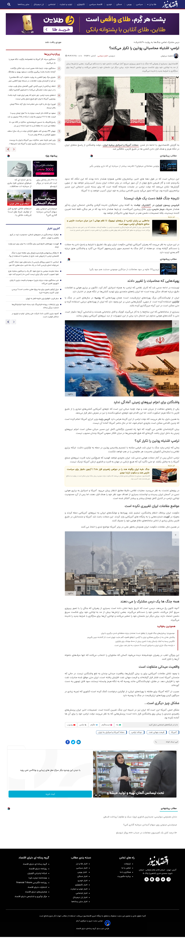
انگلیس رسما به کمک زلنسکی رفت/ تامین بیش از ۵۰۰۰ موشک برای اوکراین (145, 641)
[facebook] (168, 879)
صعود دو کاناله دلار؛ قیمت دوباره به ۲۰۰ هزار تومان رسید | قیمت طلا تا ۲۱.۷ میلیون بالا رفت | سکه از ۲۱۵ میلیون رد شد (32, 115)
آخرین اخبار (53, 228)
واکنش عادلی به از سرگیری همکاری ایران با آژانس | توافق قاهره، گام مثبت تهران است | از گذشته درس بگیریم (131, 637)
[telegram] (152, 879)
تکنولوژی (81, 4)
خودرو (109, 4)
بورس (129, 4)
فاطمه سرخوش (167, 56)
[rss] (146, 879)
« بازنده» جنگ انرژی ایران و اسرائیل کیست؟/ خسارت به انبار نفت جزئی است (144, 645)
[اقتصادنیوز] (157, 861)
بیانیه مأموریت (124, 876)
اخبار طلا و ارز (81, 863)
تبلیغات (127, 863)
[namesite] (170, 4)
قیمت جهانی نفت (156, 732)
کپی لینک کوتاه (172, 742)
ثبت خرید (50, 794)
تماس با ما (126, 868)
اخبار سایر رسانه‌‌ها (79, 901)
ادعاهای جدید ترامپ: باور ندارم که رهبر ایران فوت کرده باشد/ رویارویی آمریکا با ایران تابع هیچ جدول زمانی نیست (32, 97)
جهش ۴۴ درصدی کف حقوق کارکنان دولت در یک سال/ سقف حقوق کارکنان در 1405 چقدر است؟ (31, 133)
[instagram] (157, 879)
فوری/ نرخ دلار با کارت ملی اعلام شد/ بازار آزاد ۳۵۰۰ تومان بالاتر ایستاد (33, 106)
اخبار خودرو (82, 880)
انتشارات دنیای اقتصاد (37, 887)
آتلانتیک (146, 205)
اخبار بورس (82, 872)
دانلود (70, 394)
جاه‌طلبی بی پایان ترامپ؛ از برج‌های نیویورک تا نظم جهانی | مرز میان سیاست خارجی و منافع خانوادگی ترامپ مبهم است (108, 222)
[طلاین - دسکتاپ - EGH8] (92, 24)
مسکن (119, 4)
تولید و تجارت (66, 4)
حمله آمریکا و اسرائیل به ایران (111, 732)
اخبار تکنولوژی (81, 884)
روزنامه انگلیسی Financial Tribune (31, 882)
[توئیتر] (73, 742)
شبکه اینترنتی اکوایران (37, 873)
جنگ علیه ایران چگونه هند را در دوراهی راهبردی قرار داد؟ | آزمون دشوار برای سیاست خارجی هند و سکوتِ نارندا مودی (108, 471)
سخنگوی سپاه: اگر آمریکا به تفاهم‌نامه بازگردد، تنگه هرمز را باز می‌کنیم (32, 61)
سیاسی (139, 4)
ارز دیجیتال (39, 4)
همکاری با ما (125, 872)
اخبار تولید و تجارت (79, 889)
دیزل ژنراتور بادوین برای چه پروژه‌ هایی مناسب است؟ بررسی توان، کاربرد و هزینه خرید (35, 291)
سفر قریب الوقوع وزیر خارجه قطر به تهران (42, 298)
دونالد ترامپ (136, 732)
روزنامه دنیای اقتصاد (38, 868)
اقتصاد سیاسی (95, 4)
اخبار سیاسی (103, 56)
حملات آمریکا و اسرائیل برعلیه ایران (120, 145)
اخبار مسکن (82, 876)
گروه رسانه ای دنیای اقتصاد (35, 864)
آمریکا (174, 732)
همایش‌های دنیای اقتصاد (36, 892)
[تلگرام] (78, 742)
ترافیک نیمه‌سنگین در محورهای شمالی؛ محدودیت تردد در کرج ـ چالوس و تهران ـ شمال (34, 236)
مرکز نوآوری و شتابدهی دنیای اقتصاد (31, 896)
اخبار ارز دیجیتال (80, 897)
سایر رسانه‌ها (23, 4)
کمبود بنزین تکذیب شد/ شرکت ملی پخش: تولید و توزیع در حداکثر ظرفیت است (35, 315)
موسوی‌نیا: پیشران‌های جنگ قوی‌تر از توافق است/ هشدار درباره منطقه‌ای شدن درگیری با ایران (138, 633)
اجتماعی (51, 4)
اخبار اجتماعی (81, 893)
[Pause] (96, 795)
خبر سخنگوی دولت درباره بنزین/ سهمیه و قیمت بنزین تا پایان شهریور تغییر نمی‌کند (34, 282)
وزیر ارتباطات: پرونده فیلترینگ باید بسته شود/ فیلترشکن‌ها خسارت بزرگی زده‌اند (35, 306)
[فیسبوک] (67, 742)
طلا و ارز (153, 4)
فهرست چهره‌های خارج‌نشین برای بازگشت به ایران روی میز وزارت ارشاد (33, 245)
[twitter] (163, 879)
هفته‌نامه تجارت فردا (38, 878)
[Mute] (100, 795)
